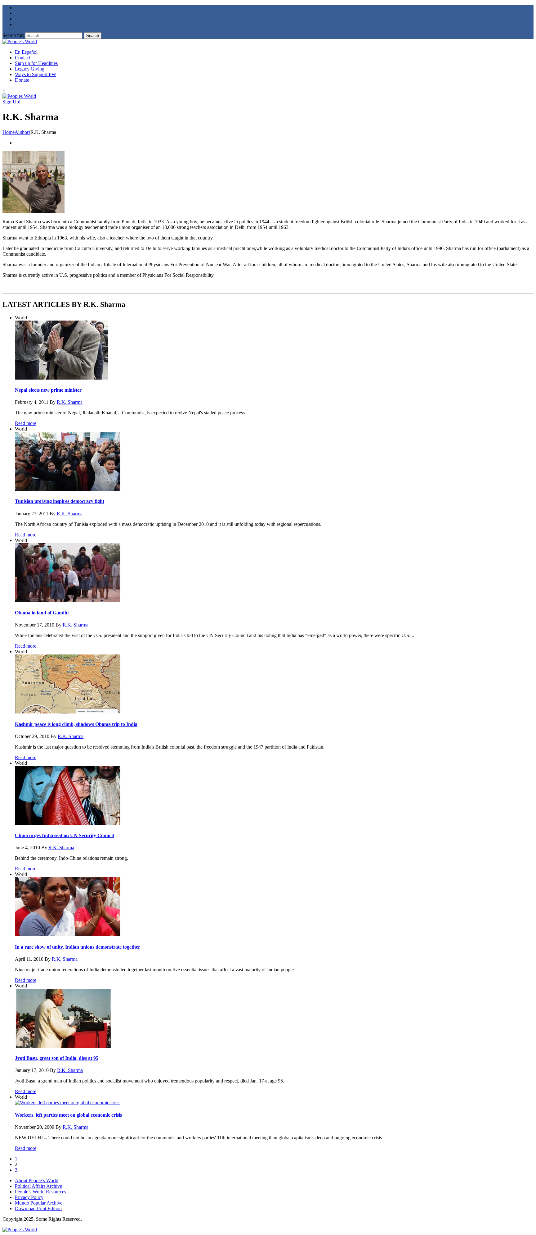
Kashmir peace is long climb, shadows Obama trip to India (76, 724)
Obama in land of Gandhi (42, 612)
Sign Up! (11, 101)
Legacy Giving (29, 68)
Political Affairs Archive (38, 1186)
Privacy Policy (29, 1197)
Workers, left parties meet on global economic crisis (68, 1115)
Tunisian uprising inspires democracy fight (59, 501)
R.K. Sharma (70, 402)
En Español (26, 52)
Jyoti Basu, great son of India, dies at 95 (56, 1058)
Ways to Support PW (35, 74)
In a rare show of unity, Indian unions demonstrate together (77, 947)
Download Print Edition (38, 1208)
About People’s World (36, 1180)
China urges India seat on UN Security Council (64, 835)
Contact (22, 57)
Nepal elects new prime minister (48, 390)
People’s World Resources (40, 1191)
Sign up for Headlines (36, 63)
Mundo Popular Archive (38, 1202)
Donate (22, 80)
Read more (25, 423)
